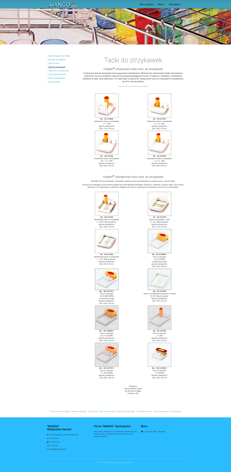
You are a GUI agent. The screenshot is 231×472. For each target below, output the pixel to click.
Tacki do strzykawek (56, 67)
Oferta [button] (160, 4)
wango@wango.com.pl (57, 449)
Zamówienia (174, 4)
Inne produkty (54, 81)
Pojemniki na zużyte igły (58, 70)
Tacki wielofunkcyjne (57, 74)
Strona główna (147, 4)
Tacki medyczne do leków (59, 55)
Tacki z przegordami (56, 78)
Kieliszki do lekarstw (57, 59)
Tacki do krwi (53, 63)
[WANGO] (62, 4)
